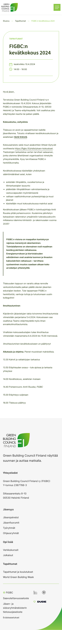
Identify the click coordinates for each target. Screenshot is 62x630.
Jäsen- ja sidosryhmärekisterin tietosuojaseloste (15, 607)
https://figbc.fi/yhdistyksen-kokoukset (34, 148)
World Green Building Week (18, 577)
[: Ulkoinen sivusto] (39, 602)
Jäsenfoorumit (11, 522)
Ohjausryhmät (11, 533)
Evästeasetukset (11, 617)
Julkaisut (8, 555)
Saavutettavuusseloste (16, 598)
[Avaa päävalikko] (57, 7)
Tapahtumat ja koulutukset (18, 571)
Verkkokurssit (10, 549)
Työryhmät (9, 527)
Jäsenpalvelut (11, 517)
